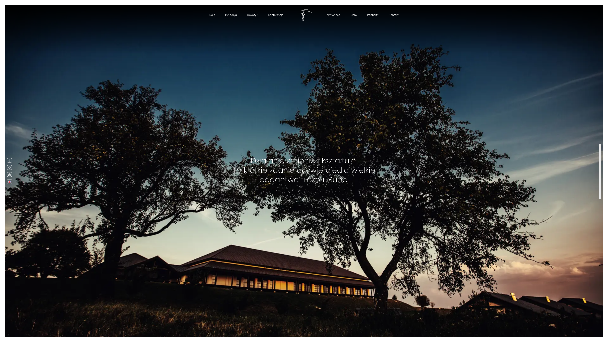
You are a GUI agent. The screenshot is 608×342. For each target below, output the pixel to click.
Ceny (354, 15)
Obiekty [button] (251, 15)
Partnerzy (373, 15)
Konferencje (275, 15)
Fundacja (231, 15)
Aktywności (334, 15)
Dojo (212, 15)
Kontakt (394, 15)
